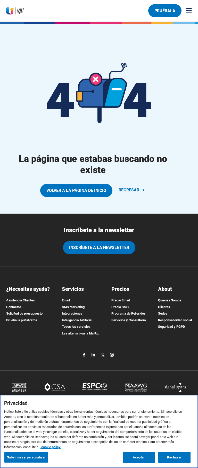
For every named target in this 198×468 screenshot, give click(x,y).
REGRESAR (129, 190)
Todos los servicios (76, 327)
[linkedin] (93, 354)
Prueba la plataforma (21, 320)
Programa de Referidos (128, 313)
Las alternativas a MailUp (80, 333)
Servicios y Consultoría (128, 320)
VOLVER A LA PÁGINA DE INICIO (76, 190)
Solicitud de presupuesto (24, 313)
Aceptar (139, 457)
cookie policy (50, 447)
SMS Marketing (73, 307)
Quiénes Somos (169, 300)
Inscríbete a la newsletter (99, 247)
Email (66, 300)
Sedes (162, 313)
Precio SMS (120, 307)
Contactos (13, 307)
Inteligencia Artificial (77, 320)
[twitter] (103, 354)
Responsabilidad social (175, 320)
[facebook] (84, 354)
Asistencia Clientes (20, 300)
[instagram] (112, 354)
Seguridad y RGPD (171, 327)
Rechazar (174, 457)
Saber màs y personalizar (26, 457)
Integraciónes (72, 313)
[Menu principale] (187, 10)
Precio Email (120, 300)
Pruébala (164, 10)
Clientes (164, 307)
